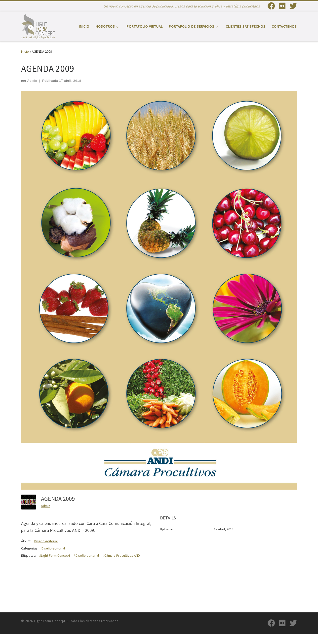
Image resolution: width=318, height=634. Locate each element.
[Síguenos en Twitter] (293, 6)
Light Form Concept (49, 621)
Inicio (25, 51)
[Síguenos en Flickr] (282, 6)
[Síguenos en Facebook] (271, 6)
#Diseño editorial (86, 555)
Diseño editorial (46, 541)
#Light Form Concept (54, 555)
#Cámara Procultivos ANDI (122, 555)
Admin (32, 81)
